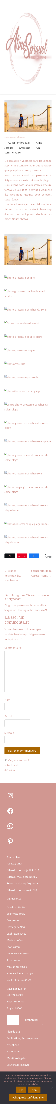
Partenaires (13, 1051)
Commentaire (13, 647)
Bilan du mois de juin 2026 (22, 876)
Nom (7, 699)
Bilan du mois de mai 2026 (22, 890)
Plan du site (13, 1031)
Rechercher (31, 1019)
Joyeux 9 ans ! (14, 863)
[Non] (52, 1087)
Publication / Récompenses (22, 1038)
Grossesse (24, 147)
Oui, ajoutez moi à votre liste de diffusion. (16, 765)
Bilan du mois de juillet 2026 (23, 870)
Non (34, 1089)
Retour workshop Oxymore (22, 883)
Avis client (13, 1044)
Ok (21, 1089)
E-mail (8, 716)
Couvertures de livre (18, 1064)
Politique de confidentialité (28, 1097)
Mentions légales (16, 1058)
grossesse (35, 170)
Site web (9, 732)
